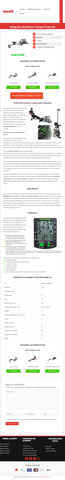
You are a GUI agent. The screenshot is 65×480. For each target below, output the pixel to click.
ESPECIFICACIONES (42, 44)
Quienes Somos (27, 446)
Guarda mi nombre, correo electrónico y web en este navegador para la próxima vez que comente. (32, 419)
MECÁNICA (39, 37)
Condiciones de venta (28, 448)
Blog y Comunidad (4, 453)
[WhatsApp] (38, 458)
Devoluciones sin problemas (30, 450)
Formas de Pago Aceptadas (30, 455)
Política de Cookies (50, 448)
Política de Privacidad (50, 451)
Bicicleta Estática (4, 448)
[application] (41, 9)
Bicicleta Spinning (4, 444)
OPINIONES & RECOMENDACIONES (45, 47)
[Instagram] (30, 458)
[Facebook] (26, 458)
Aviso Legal (48, 446)
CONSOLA (39, 40)
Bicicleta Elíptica (4, 446)
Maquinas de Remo (5, 450)
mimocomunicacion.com (45, 476)
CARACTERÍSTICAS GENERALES (45, 34)
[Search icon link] (2, 24)
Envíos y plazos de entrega (29, 453)
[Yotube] (34, 458)
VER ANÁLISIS (13, 87)
